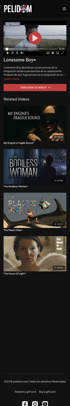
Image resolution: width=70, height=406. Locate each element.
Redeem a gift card (25, 392)
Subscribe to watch (33, 87)
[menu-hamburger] (64, 9)
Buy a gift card (47, 392)
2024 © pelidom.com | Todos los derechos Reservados (35, 381)
